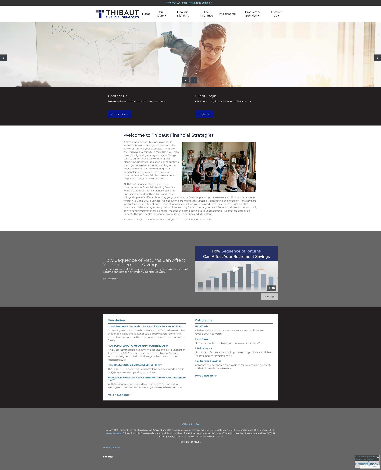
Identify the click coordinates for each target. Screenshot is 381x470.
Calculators (203, 320)
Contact (116, 447)
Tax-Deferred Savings (208, 361)
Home (146, 13)
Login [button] (202, 114)
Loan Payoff (202, 339)
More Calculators (206, 375)
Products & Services (252, 13)
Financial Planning (183, 13)
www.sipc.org (113, 433)
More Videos (110, 279)
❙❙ (194, 80)
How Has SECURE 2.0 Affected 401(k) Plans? (135, 365)
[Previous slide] (3, 57)
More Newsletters (119, 394)
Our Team (160, 13)
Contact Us (276, 13)
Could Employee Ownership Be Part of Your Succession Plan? (145, 326)
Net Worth (201, 326)
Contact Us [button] (118, 114)
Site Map (108, 456)
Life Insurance (206, 13)
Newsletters (117, 320)
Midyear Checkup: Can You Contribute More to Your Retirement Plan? (147, 378)
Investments (227, 13)
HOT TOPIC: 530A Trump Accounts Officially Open (138, 345)
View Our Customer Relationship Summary (189, 2)
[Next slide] (377, 57)
